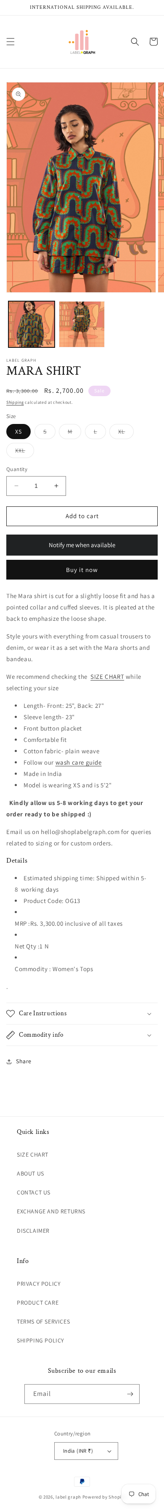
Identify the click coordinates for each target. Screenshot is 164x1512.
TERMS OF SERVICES (43, 1321)
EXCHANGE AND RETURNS (51, 1211)
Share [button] (24, 1061)
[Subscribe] (130, 1394)
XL (126, 433)
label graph (68, 1497)
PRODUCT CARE (37, 1302)
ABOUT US (30, 1173)
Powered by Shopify (104, 1497)
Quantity (16, 469)
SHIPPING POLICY (40, 1340)
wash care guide (79, 762)
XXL (24, 452)
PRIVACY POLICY (39, 1283)
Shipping (15, 402)
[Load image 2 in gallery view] (82, 324)
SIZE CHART (107, 677)
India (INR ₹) (78, 1450)
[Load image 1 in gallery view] (31, 324)
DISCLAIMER (33, 1230)
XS (18, 431)
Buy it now (82, 570)
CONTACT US (33, 1192)
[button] (10, 41)
